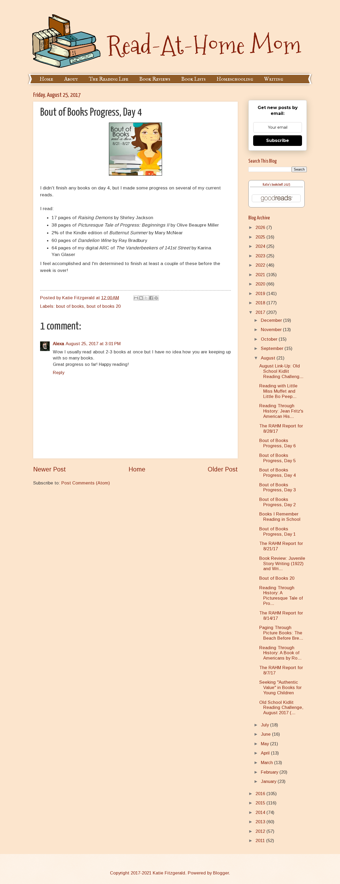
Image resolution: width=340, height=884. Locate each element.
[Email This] (136, 298)
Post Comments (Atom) (85, 483)
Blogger (221, 873)
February (270, 772)
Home (46, 79)
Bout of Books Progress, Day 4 (277, 472)
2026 (261, 227)
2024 (261, 246)
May (265, 743)
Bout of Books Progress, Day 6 (277, 443)
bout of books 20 (104, 306)
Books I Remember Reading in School (279, 517)
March (267, 762)
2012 (261, 831)
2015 (261, 802)
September (272, 348)
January (269, 781)
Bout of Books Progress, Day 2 (277, 502)
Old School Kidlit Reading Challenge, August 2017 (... (281, 708)
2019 (261, 293)
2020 (261, 284)
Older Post (223, 469)
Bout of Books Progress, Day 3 (277, 487)
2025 (261, 237)
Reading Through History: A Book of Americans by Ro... (280, 653)
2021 (261, 274)
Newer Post (49, 469)
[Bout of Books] (135, 174)
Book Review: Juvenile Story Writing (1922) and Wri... (282, 563)
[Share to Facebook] (151, 298)
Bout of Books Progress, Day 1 (277, 531)
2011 (261, 840)
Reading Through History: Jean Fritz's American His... (281, 411)
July (265, 724)
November (272, 329)
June (266, 734)
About (71, 79)
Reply (58, 372)
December (272, 320)
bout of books (70, 306)
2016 (261, 793)
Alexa (58, 343)
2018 (261, 302)
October (270, 339)
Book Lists (193, 79)
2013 (261, 821)
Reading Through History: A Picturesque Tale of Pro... (281, 595)
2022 (261, 265)
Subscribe (277, 140)
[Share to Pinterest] (156, 298)
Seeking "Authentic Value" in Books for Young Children (280, 687)
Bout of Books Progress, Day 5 (277, 458)
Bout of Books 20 (276, 578)
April (266, 753)
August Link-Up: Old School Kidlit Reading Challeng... (281, 371)
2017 (261, 312)
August (269, 358)
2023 (261, 255)
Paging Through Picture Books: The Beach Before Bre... (281, 633)
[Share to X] (146, 298)
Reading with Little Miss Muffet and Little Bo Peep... (278, 391)
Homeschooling (234, 79)
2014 (261, 812)
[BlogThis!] (141, 298)
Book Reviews (154, 79)
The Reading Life (108, 79)
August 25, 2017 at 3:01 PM (93, 343)
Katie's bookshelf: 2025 (276, 185)
